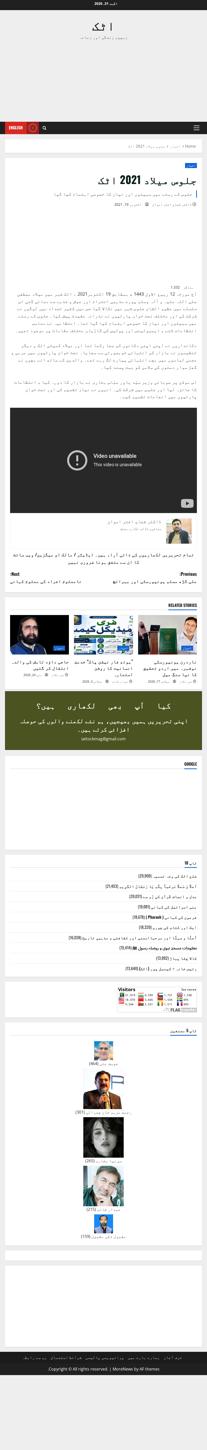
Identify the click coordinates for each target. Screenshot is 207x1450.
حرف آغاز (173, 1357)
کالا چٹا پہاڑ (183, 958)
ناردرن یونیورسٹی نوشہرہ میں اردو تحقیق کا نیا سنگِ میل (170, 667)
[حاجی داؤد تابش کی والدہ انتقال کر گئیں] (39, 635)
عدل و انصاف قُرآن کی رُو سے (170, 896)
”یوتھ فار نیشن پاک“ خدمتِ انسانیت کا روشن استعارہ (103, 667)
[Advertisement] (103, 81)
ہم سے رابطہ (34, 1357)
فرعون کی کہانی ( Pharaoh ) (171, 917)
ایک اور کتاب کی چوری (174, 927)
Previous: (155, 577)
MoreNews (123, 1369)
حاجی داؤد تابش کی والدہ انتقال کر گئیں (40, 664)
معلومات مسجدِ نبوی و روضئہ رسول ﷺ (165, 948)
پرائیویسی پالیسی (104, 1357)
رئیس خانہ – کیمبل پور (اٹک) (168, 968)
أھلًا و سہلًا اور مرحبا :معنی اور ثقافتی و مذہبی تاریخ (139, 937)
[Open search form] (44, 128)
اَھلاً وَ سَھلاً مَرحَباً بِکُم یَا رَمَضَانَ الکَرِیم (158, 886)
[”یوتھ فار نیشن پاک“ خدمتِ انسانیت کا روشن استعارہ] (103, 635)
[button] (196, 127)
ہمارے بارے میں (144, 1357)
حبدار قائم (120, 681)
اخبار (191, 165)
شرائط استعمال (66, 1357)
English (16, 128)
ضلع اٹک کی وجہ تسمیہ (174, 876)
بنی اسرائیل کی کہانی (174, 907)
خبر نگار (185, 681)
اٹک (103, 24)
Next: (46, 577)
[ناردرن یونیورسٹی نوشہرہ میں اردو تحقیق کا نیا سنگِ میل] (167, 635)
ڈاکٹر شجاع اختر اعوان (172, 204)
